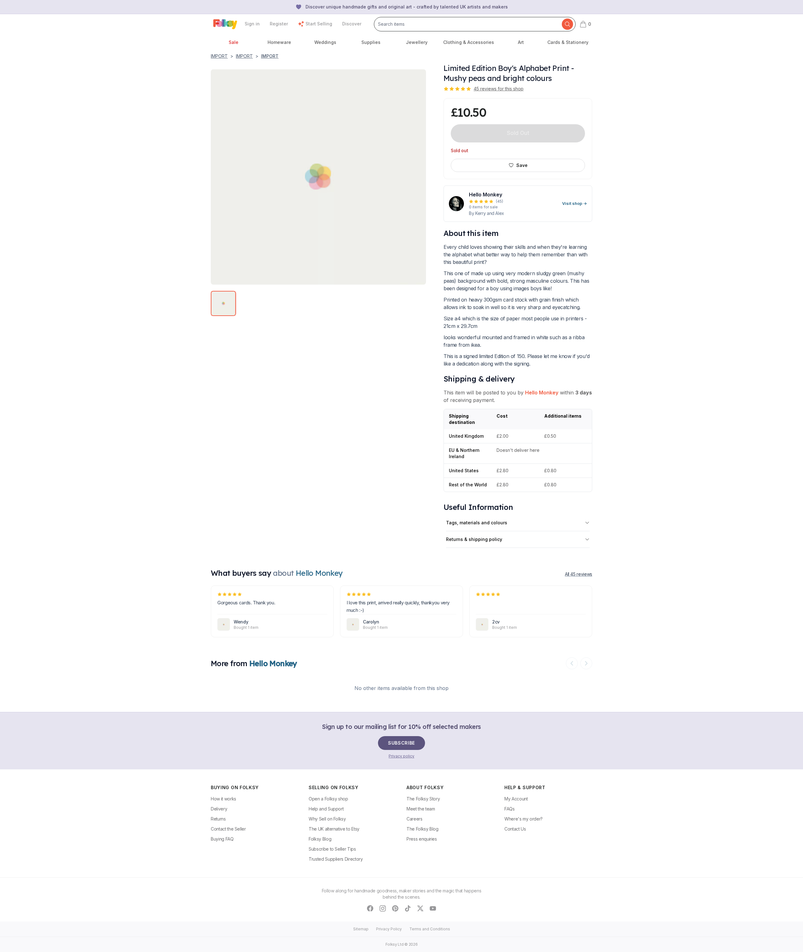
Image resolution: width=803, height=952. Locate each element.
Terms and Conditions (429, 929)
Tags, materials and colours (476, 522)
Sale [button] (233, 42)
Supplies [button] (370, 42)
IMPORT (219, 56)
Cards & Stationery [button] (567, 42)
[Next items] (586, 663)
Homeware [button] (279, 42)
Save (522, 165)
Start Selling (319, 23)
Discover (351, 23)
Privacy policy (401, 756)
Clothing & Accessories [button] (468, 42)
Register (279, 23)
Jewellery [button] (417, 42)
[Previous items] (572, 663)
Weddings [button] (325, 42)
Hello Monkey (541, 392)
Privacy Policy (389, 929)
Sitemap (361, 929)
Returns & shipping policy (474, 539)
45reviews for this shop (499, 88)
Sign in (252, 23)
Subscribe (401, 743)
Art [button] (521, 42)
